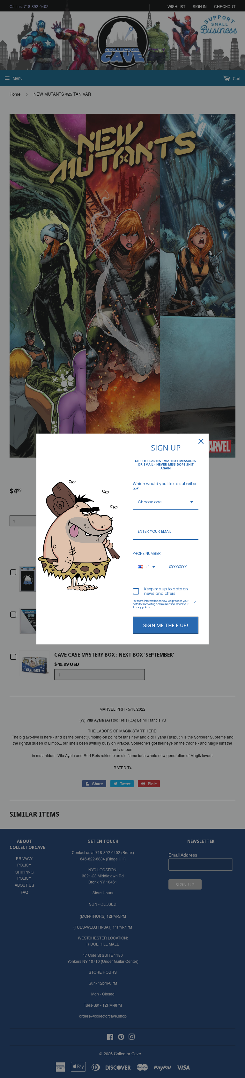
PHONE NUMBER (147, 553)
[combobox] (165, 502)
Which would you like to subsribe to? (164, 486)
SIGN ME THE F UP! (165, 625)
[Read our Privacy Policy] (194, 602)
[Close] (201, 441)
